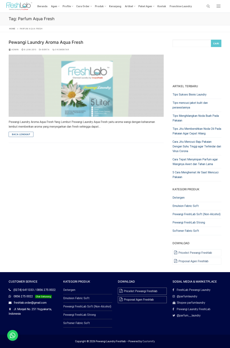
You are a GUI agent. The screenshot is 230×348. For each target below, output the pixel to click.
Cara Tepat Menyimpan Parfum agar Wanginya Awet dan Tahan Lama (195, 162)
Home (12, 28)
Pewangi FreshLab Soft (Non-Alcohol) (196, 214)
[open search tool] (208, 6)
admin (15, 49)
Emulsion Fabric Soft (185, 206)
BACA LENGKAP (21, 134)
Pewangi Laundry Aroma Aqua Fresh (46, 42)
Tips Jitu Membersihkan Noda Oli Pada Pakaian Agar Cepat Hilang (196, 131)
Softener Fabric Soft (185, 230)
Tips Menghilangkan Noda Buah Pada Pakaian (195, 118)
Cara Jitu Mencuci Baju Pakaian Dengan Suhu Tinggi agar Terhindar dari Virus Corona (196, 146)
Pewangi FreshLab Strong (188, 222)
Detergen (178, 197)
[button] (12, 335)
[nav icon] (218, 6)
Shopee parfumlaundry (188, 302)
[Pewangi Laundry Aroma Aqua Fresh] (86, 86)
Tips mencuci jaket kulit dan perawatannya (190, 105)
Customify (148, 341)
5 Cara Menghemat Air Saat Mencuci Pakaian (195, 175)
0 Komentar (62, 49)
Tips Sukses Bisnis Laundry (189, 94)
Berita (45, 49)
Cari (216, 43)
